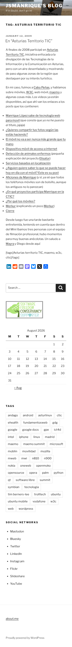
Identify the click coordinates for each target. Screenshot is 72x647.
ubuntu (56, 494)
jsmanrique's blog (34, 5)
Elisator (44, 158)
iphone (23, 437)
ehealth (13, 422)
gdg (55, 422)
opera (33, 472)
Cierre (10, 211)
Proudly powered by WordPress (25, 637)
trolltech (40, 494)
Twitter (15, 546)
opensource (16, 472)
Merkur (11, 206)
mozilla (45, 451)
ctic (59, 415)
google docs (30, 429)
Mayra (10, 243)
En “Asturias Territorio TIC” (28, 41)
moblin (12, 451)
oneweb (25, 465)
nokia (11, 465)
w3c (53, 501)
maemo (54, 92)
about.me (12, 618)
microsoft (56, 444)
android (28, 415)
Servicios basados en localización (28, 163)
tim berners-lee (18, 494)
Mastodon (17, 531)
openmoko (43, 465)
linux (36, 437)
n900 (47, 458)
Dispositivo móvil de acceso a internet (31, 149)
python (58, 472)
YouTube (16, 583)
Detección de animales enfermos (28, 153)
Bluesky (15, 539)
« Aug (18, 388)
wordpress (26, 508)
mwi (24, 458)
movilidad (29, 451)
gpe (46, 429)
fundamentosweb (35, 422)
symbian (13, 487)
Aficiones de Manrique (21, 177)
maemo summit (34, 444)
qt (9, 480)
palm (45, 472)
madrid (50, 437)
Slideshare (17, 576)
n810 (35, 458)
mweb (12, 458)
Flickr (14, 568)
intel (11, 437)
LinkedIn (16, 554)
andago (13, 415)
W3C (29, 92)
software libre (25, 480)
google (12, 429)
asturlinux (45, 415)
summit (45, 480)
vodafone (39, 501)
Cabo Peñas (42, 87)
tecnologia (31, 487)
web (11, 508)
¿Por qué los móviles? (20, 201)
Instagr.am (17, 561)
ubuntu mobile (18, 501)
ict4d (57, 429)
